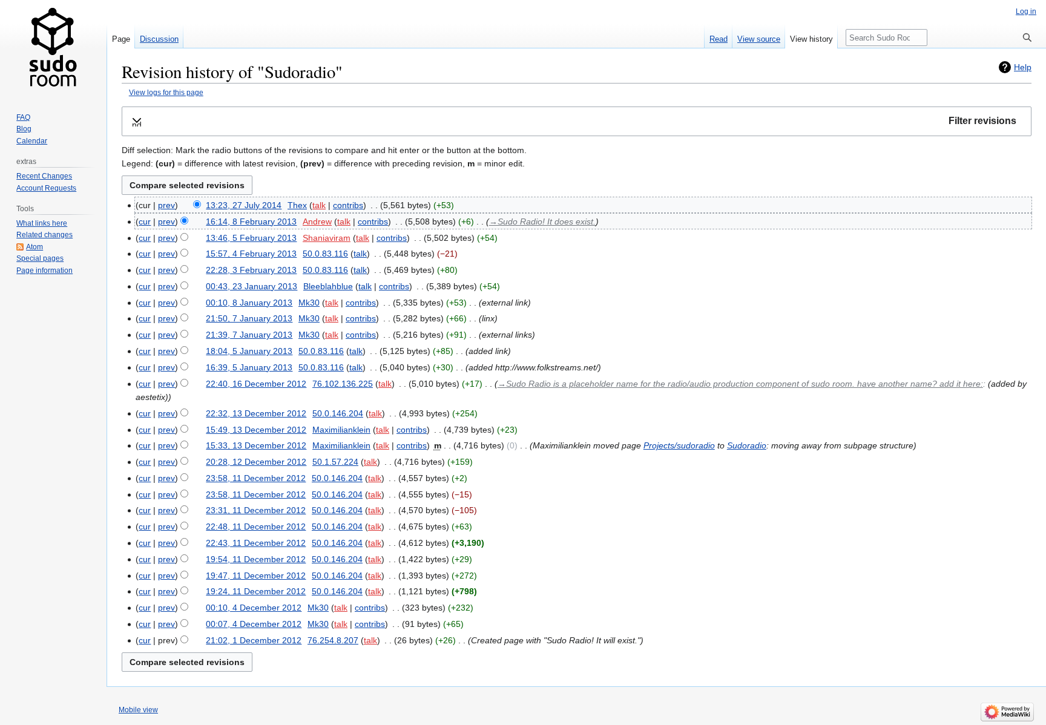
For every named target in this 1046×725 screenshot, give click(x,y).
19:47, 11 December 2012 (256, 575)
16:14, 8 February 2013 (251, 221)
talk (319, 205)
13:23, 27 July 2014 (243, 205)
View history (811, 39)
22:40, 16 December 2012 (256, 384)
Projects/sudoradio (679, 445)
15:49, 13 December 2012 (256, 430)
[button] (576, 121)
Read (718, 39)
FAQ (23, 117)
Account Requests (46, 188)
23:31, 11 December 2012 (256, 510)
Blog (23, 129)
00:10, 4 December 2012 (253, 607)
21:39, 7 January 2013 (249, 335)
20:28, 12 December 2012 (256, 462)
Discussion (159, 39)
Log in (1026, 11)
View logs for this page (166, 92)
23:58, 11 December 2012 (256, 478)
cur (145, 221)
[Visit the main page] (53, 48)
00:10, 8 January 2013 (249, 302)
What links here (41, 223)
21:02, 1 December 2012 (253, 640)
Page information (44, 270)
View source (758, 39)
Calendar (31, 141)
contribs (348, 205)
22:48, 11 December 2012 (256, 526)
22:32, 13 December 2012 (256, 413)
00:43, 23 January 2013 (251, 286)
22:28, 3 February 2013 (251, 270)
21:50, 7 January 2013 (249, 318)
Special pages (40, 258)
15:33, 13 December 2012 (256, 445)
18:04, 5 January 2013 (249, 351)
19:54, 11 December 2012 (256, 559)
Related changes (44, 235)
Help (1022, 67)
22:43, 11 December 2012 (256, 543)
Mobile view (138, 710)
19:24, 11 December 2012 (256, 591)
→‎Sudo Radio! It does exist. (542, 221)
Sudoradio (746, 445)
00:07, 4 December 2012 (253, 624)
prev (166, 205)
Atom (34, 247)
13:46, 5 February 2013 (251, 238)
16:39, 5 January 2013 (249, 367)
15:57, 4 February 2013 (251, 253)
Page (121, 39)
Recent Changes (44, 176)
